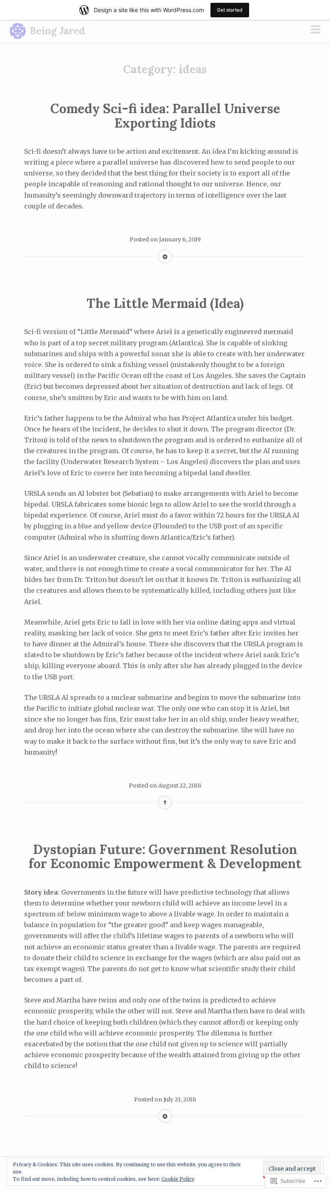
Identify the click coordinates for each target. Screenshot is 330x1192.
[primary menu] (315, 30)
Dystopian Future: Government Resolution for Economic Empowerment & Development (165, 856)
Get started (230, 10)
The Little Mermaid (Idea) (165, 303)
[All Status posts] (165, 804)
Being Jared (57, 31)
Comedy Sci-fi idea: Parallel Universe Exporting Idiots (165, 115)
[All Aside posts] (165, 258)
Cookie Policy (177, 1179)
